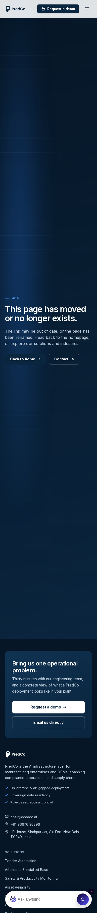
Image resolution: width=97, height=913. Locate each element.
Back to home (22, 359)
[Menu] (87, 9)
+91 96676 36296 (25, 824)
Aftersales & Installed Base (26, 869)
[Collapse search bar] (91, 891)
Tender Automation (20, 861)
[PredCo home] (15, 9)
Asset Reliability (17, 887)
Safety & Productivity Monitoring (31, 878)
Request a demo (61, 9)
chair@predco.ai (24, 817)
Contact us (64, 359)
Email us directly (48, 722)
